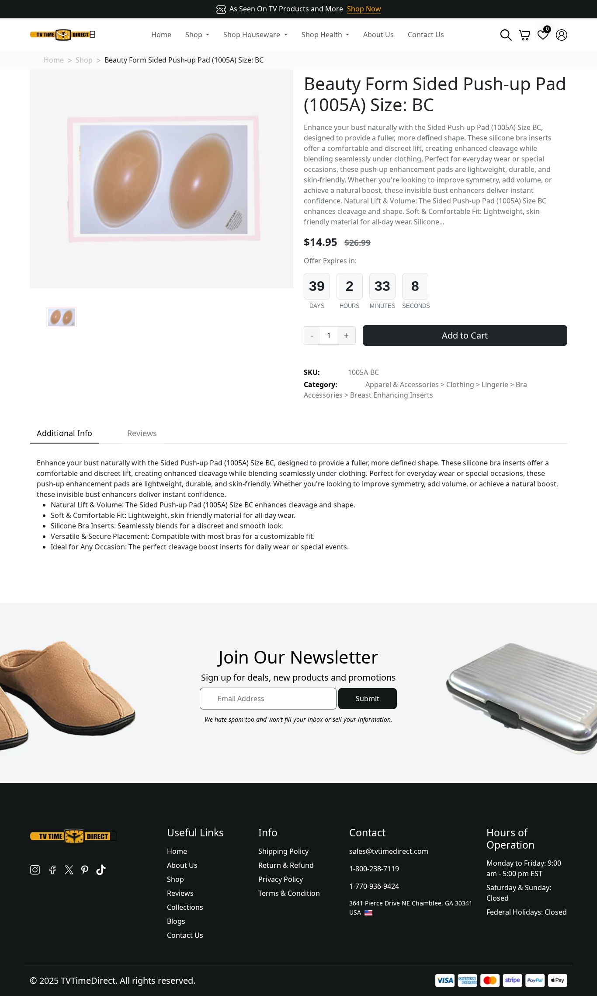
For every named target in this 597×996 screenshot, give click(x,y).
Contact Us (426, 34)
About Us (378, 34)
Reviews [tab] (142, 433)
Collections (185, 907)
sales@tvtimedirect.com (388, 851)
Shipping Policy (283, 851)
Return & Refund (286, 865)
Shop (84, 60)
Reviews (180, 893)
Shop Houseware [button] (252, 34)
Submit (367, 698)
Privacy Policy (280, 879)
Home (161, 34)
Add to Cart (465, 335)
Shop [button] (194, 34)
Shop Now (364, 9)
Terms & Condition (289, 893)
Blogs (176, 921)
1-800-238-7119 (374, 869)
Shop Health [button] (323, 34)
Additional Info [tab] (64, 433)
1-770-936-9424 (374, 886)
